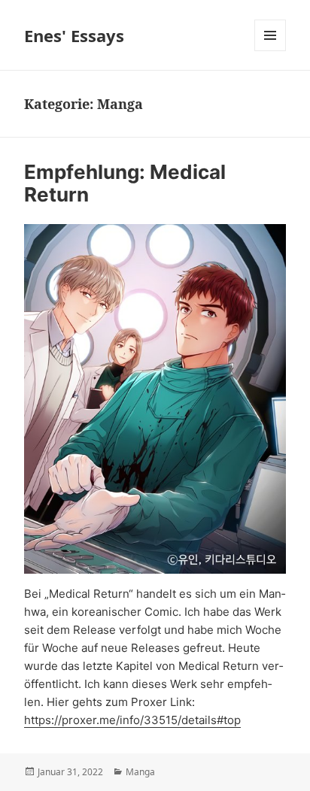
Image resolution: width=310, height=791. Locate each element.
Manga (140, 771)
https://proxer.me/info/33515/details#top (132, 720)
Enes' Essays (74, 35)
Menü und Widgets (270, 50)
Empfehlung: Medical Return (125, 183)
